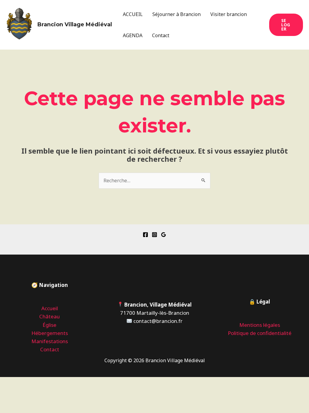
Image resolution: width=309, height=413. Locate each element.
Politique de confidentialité (259, 333)
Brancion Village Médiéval (74, 24)
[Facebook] (145, 234)
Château (49, 316)
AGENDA (132, 35)
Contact (160, 35)
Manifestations (49, 341)
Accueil (49, 308)
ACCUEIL (133, 14)
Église (49, 324)
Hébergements (49, 333)
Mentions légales (259, 324)
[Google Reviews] (163, 234)
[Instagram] (154, 234)
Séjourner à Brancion (176, 14)
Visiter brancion (228, 14)
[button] (286, 25)
